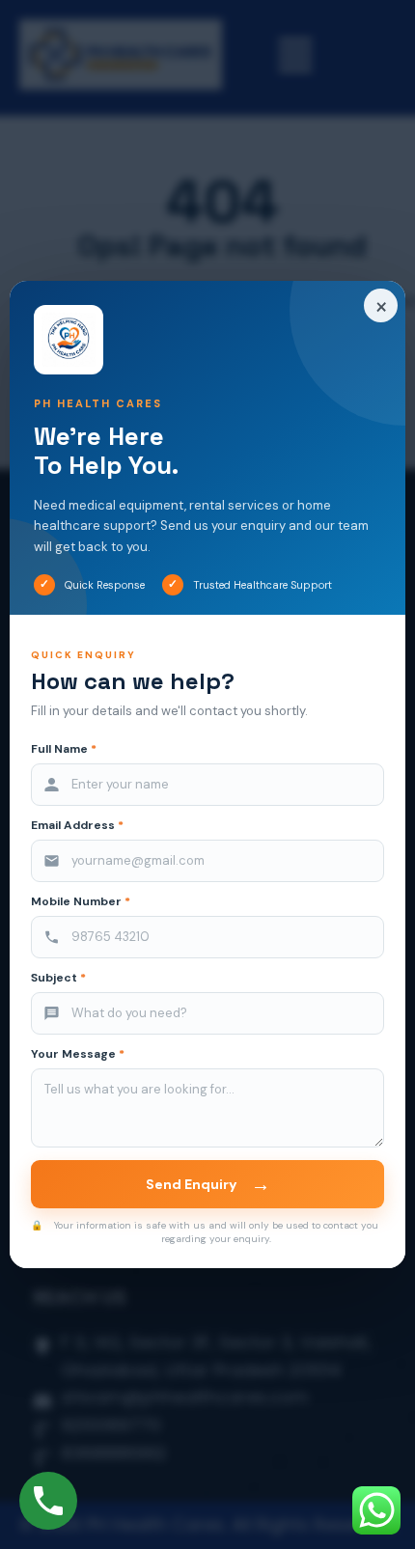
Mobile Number (80, 902)
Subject (58, 978)
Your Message (77, 1054)
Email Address (77, 825)
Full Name (64, 749)
